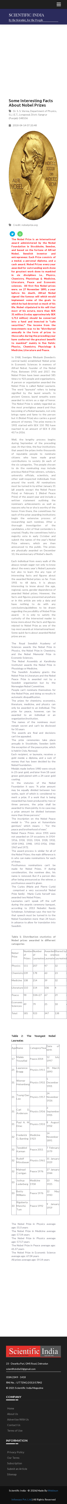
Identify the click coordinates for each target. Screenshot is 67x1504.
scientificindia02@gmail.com (21, 1369)
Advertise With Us (18, 1419)
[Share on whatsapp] (20, 234)
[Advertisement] (33, 60)
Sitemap (12, 1474)
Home (10, 1408)
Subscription (14, 1463)
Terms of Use (15, 1430)
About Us (12, 1413)
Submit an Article (17, 1468)
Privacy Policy (15, 1452)
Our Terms (13, 1457)
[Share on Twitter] (12, 234)
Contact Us (13, 1425)
